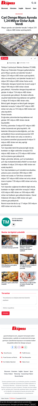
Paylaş (5, 58)
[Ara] (32, 3)
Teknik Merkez (12, 63)
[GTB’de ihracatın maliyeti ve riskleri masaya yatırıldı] (28, 259)
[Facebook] (12, 347)
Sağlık (21, 8)
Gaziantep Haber (27, 374)
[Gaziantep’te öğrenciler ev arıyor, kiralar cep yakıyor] (28, 276)
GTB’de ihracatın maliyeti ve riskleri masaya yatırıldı (28, 267)
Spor (34, 8)
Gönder (5, 313)
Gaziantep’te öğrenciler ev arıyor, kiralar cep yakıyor (28, 284)
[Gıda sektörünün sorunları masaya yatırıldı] (10, 240)
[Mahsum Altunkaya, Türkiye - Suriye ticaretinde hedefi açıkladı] (28, 240)
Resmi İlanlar (19, 376)
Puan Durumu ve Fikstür (10, 357)
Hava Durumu (8, 353)
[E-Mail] (13, 224)
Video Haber (8, 374)
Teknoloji (17, 374)
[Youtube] (22, 347)
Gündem (13, 8)
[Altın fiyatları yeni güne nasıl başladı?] (10, 259)
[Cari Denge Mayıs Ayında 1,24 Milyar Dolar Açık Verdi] (19, 45)
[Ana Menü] (35, 3)
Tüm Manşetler (26, 357)
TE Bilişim (12, 398)
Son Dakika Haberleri (9, 362)
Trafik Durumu (26, 353)
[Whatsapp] (25, 347)
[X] (15, 347)
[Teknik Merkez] (6, 222)
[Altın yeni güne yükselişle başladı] (10, 276)
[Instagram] (19, 347)
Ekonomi (4, 8)
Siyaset (28, 8)
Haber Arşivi (25, 362)
